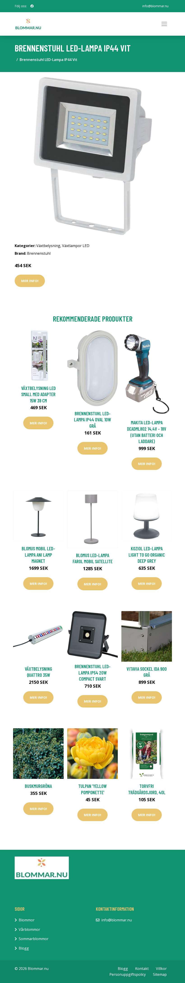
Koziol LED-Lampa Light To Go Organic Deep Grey (147, 555)
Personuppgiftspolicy (127, 974)
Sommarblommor (34, 938)
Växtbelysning (48, 245)
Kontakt (142, 968)
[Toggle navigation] (164, 24)
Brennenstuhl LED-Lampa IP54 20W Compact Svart (93, 672)
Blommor (27, 920)
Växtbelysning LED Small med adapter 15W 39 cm (38, 394)
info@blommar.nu (155, 6)
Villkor (161, 968)
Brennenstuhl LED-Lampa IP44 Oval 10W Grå (92, 420)
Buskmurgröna (38, 786)
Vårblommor (29, 929)
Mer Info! (29, 280)
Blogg (24, 948)
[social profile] (32, 6)
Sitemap (160, 974)
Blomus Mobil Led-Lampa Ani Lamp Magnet (38, 555)
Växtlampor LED (75, 245)
